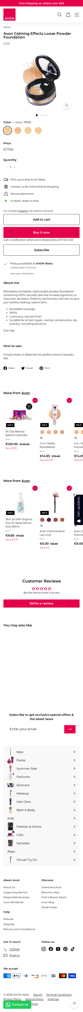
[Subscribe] (70, 729)
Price (7, 143)
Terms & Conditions (59, 994)
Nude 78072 (28, 130)
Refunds (8, 919)
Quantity (10, 160)
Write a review (41, 603)
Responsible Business (16, 897)
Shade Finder (49, 907)
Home (6, 27)
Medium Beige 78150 (18, 130)
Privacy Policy (12, 999)
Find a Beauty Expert (54, 897)
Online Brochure (51, 887)
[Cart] (68, 15)
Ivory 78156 (7, 130)
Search (37, 994)
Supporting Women (15, 892)
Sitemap (53, 999)
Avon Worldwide (13, 902)
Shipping (23, 210)
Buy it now (41, 232)
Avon (6, 43)
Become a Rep (50, 892)
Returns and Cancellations (19, 929)
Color (17, 122)
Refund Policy (34, 999)
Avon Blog (48, 902)
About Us (9, 887)
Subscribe (41, 250)
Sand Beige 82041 (38, 130)
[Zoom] (67, 105)
